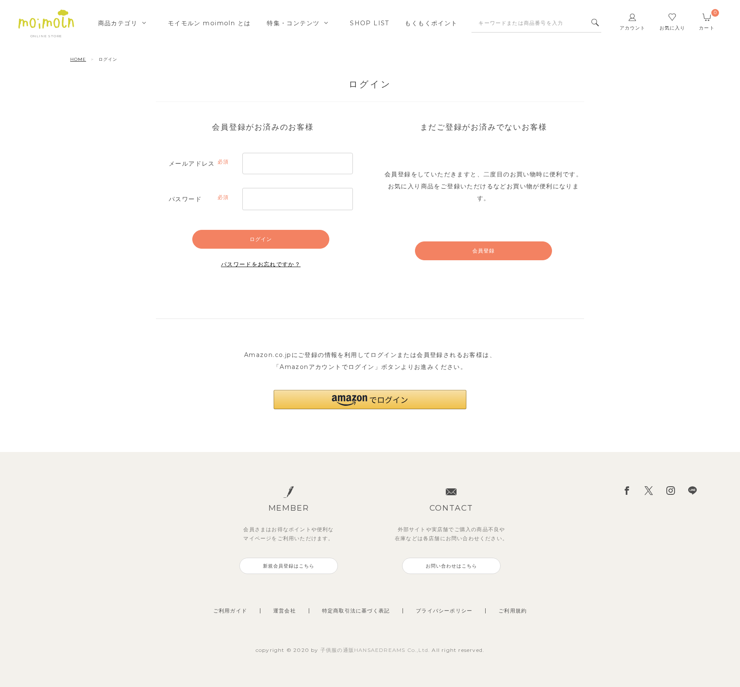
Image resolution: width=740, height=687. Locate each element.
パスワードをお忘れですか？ (261, 264)
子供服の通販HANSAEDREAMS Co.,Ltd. (376, 650)
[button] (370, 399)
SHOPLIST (369, 23)
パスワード (198, 199)
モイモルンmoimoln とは (209, 23)
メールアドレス (198, 164)
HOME (78, 59)
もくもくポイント (431, 23)
